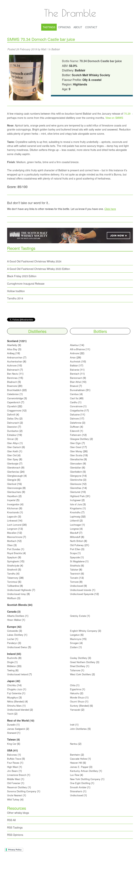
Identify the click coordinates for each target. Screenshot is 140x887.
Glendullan (75, 467)
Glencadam (76, 463)
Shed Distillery (77, 666)
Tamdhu (11, 573)
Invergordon (13, 504)
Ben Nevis (12, 373)
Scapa (73, 553)
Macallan (12, 532)
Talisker (74, 569)
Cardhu (73, 402)
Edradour (12, 435)
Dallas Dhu (13, 418)
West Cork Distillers (80, 674)
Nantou (73, 743)
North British (76, 541)
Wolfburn (11, 598)
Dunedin (11, 724)
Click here (110, 209)
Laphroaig (75, 516)
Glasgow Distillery (79, 439)
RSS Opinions (15, 835)
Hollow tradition (16, 291)
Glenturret (75, 492)
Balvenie (74, 369)
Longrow (74, 528)
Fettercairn (75, 435)
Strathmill (12, 569)
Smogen (74, 643)
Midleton (11, 666)
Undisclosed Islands (80, 590)
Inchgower (75, 500)
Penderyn (12, 643)
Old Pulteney (77, 545)
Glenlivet (11, 484)
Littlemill (74, 520)
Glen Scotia (76, 455)
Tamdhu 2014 (15, 298)
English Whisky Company (83, 630)
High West (13, 767)
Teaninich (75, 573)
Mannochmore (14, 537)
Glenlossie (75, 484)
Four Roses (13, 762)
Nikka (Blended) (15, 701)
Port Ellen (75, 549)
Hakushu (74, 693)
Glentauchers (14, 492)
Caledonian (13, 394)
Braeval (74, 386)
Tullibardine (13, 585)
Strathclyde (13, 565)
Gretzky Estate (78, 616)
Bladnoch (12, 382)
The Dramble (70, 13)
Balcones (12, 754)
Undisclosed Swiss (17, 647)
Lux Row (74, 775)
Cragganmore (14, 410)
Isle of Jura (76, 504)
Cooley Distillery (78, 658)
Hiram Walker (14, 620)
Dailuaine (75, 414)
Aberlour (74, 345)
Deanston (12, 426)
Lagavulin (12, 516)
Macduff (74, 532)
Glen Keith (12, 451)
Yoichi (10, 713)
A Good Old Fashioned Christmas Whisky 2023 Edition (38, 269)
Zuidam (74, 647)
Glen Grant (75, 447)
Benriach (74, 373)
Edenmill (74, 431)
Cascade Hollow (78, 758)
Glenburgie (12, 463)
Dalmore (74, 418)
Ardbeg (11, 353)
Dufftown (74, 426)
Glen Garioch (14, 447)
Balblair (55, 49)
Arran (73, 357)
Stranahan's (76, 791)
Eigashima (75, 689)
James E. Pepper (79, 767)
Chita (72, 685)
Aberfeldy (12, 345)
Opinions (64, 27)
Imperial (11, 500)
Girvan (10, 439)
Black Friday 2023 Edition (21, 276)
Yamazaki (75, 709)
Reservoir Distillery (17, 787)
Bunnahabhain (77, 390)
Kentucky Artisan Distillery (84, 771)
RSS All (11, 820)
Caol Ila (74, 398)
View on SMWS (114, 118)
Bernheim (75, 754)
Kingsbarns (76, 508)
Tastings (49, 27)
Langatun (75, 634)
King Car (11, 743)
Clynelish (12, 406)
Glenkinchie (76, 479)
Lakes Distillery (15, 634)
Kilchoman (12, 508)
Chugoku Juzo (15, 689)
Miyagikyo (13, 697)
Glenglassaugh (15, 475)
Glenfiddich (76, 471)
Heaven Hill (76, 762)
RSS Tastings (15, 827)
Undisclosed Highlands (19, 590)
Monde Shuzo (77, 697)
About (77, 27)
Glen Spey (12, 459)
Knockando (13, 512)
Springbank (13, 561)
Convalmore (76, 406)
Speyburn (12, 557)
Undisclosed (76, 585)
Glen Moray (76, 451)
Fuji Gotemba (14, 693)
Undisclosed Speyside (82, 594)
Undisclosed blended (18, 709)
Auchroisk (75, 361)
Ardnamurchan (15, 357)
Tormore (74, 581)
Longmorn (12, 528)
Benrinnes (12, 378)
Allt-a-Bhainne (77, 349)
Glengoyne (75, 475)
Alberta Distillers (15, 616)
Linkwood (12, 520)
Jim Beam (12, 771)
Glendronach (13, 467)
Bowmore (12, 386)
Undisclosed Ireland (17, 674)
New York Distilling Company (85, 779)
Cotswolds (12, 630)
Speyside (75, 557)
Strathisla (75, 565)
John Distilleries (78, 728)
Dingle (10, 662)
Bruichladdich (14, 390)
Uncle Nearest (14, 795)
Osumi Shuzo (77, 701)
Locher (10, 639)
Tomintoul (12, 581)
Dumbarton (13, 431)
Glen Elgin (75, 443)
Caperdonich (13, 402)
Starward (11, 732)
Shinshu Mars (14, 705)
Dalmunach (13, 422)
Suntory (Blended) (79, 705)
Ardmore (74, 353)
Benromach (76, 378)
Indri (72, 724)
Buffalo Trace (14, 758)
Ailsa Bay (12, 349)
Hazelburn (12, 496)
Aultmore (12, 365)
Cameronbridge (15, 398)
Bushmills (12, 658)
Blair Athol (75, 382)
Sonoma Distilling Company (21, 791)
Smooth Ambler (78, 787)
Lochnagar (75, 524)
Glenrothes (75, 488)
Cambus (74, 394)
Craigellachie (76, 410)
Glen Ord (12, 455)
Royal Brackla (14, 553)
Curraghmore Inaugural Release (25, 283)
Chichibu (11, 685)
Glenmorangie (14, 488)
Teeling (11, 670)
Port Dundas (13, 549)
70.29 (127, 113)
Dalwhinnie (75, 422)
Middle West (14, 779)
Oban (10, 545)
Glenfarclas (13, 471)
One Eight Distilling (80, 783)
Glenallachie (76, 459)
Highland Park (77, 496)
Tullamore (75, 670)
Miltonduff (75, 537)
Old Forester (13, 783)
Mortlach (11, 541)
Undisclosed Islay (16, 594)
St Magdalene (77, 561)
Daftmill (11, 414)
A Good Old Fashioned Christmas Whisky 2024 (34, 261)
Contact (91, 27)
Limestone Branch (16, 775)
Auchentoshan (14, 361)
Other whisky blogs (18, 812)
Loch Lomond (14, 524)
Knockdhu (75, 512)
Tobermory (12, 577)
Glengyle (11, 479)
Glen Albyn (13, 443)
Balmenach (13, 369)
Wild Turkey (13, 799)
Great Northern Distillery (83, 662)
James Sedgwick (16, 728)
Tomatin (74, 577)
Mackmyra (75, 639)
